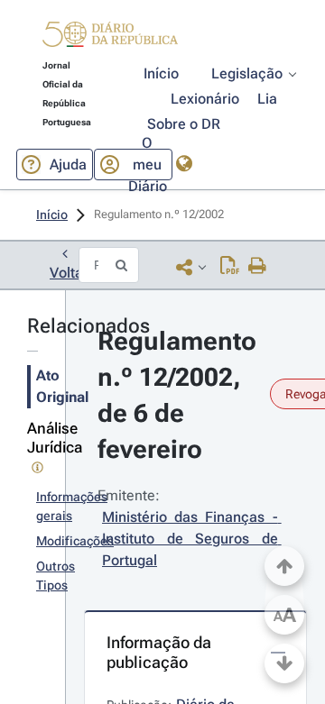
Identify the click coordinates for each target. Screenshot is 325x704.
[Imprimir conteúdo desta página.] (257, 267)
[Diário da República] (110, 38)
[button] (110, 37)
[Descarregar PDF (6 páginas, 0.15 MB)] (229, 267)
